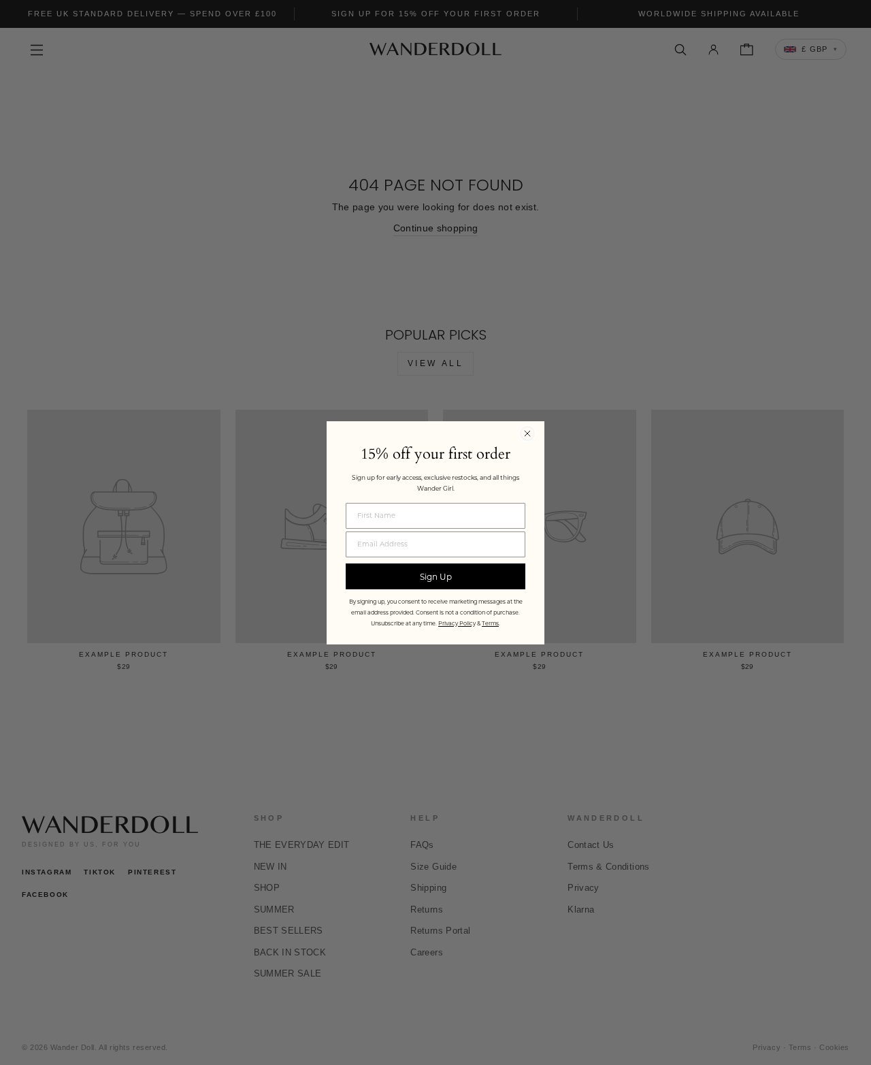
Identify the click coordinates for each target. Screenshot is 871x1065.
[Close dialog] (527, 433)
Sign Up (436, 576)
